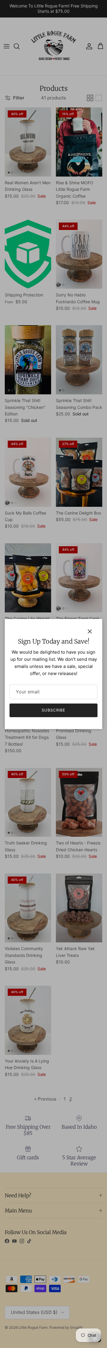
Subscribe (53, 710)
